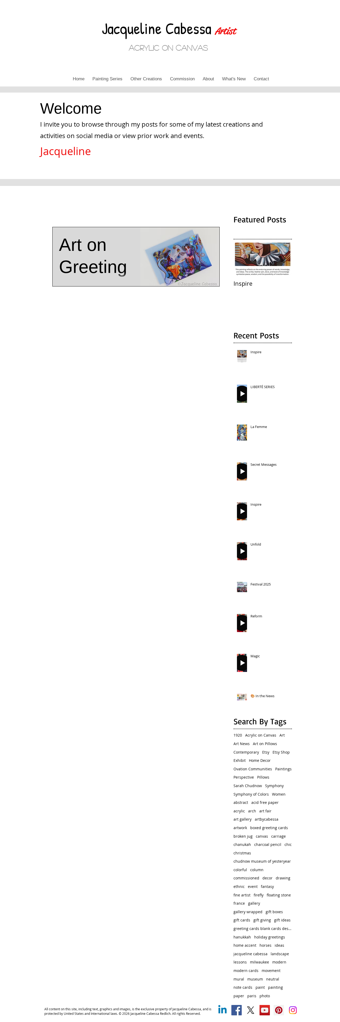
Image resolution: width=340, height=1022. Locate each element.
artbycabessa (266, 819)
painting (275, 987)
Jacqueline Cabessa (158, 28)
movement (271, 970)
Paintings (283, 768)
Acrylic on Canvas (260, 735)
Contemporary (246, 752)
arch (252, 810)
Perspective (243, 777)
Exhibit (239, 760)
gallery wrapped (247, 911)
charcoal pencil (267, 844)
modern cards (245, 970)
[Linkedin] (222, 1010)
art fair (265, 810)
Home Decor (260, 760)
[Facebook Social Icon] (236, 1010)
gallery (254, 903)
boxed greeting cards (269, 827)
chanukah (242, 844)
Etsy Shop (281, 752)
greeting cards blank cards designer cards (262, 928)
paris (251, 995)
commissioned (246, 877)
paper (238, 995)
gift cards (241, 920)
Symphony (274, 785)
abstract (240, 802)
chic (288, 844)
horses (265, 945)
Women (279, 794)
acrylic (239, 810)
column (257, 869)
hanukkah (242, 937)
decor (267, 877)
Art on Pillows (265, 743)
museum (255, 979)
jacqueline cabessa (250, 953)
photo (265, 995)
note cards (242, 987)
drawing (283, 877)
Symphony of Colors (251, 794)
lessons (240, 962)
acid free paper (265, 802)
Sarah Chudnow (247, 785)
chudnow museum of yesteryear (262, 861)
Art (282, 735)
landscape (280, 953)
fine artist (241, 895)
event (253, 886)
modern (279, 962)
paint (260, 987)
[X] (250, 1010)
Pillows (263, 777)
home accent (244, 945)
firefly (259, 895)
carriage (278, 836)
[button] (107, 79)
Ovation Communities (252, 768)
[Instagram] (293, 1010)
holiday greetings (269, 937)
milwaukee (259, 962)
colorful (240, 869)
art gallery (242, 819)
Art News (241, 743)
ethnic (239, 886)
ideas (279, 945)
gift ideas (282, 920)
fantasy (267, 886)
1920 (237, 735)
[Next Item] (283, 259)
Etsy (265, 752)
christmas (242, 852)
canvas (262, 836)
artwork (240, 827)
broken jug (243, 836)
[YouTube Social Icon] (265, 1010)
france (239, 903)
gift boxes (274, 911)
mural (238, 979)
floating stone (279, 895)
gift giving (262, 920)
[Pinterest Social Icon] (279, 1010)
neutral (272, 979)
